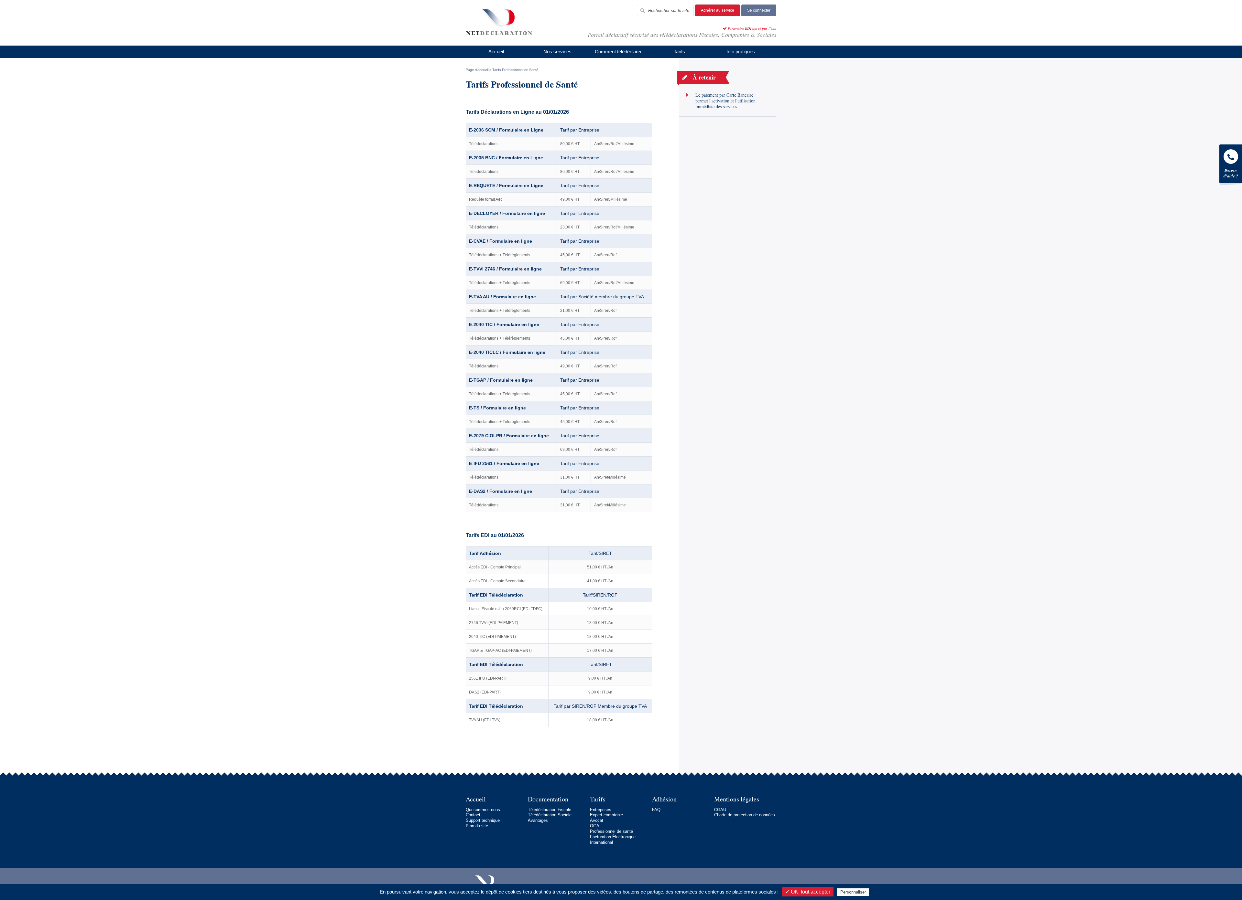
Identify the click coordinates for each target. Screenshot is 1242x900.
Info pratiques (740, 51)
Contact (473, 814)
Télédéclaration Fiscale (549, 809)
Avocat (596, 820)
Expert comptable (606, 814)
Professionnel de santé (611, 831)
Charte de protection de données (744, 814)
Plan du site (477, 825)
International (601, 842)
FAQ (656, 809)
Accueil (496, 51)
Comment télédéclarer (618, 51)
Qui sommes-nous (483, 809)
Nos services (557, 51)
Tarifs (679, 51)
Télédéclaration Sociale (550, 814)
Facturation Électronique (613, 836)
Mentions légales (736, 799)
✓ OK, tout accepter (807, 892)
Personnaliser (853, 892)
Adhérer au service (717, 10)
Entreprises (600, 809)
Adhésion (664, 799)
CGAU (720, 809)
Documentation (548, 799)
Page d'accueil (477, 70)
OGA (594, 825)
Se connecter (758, 10)
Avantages (538, 820)
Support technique (483, 820)
